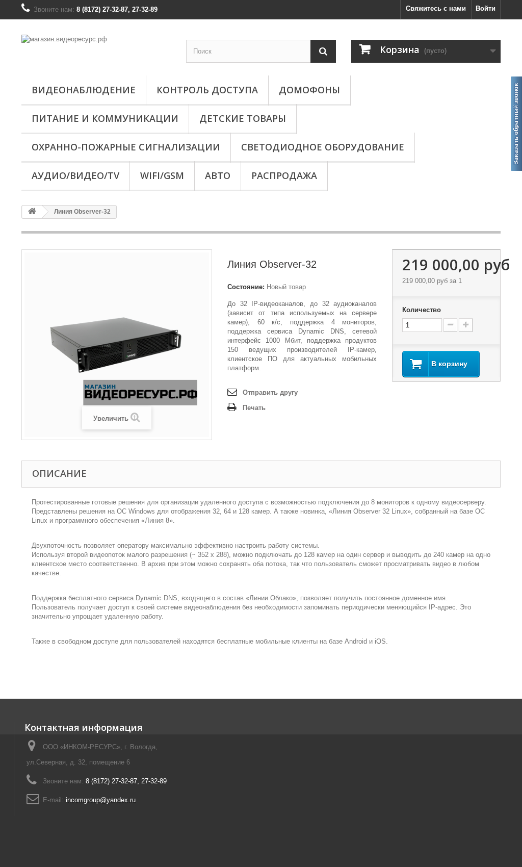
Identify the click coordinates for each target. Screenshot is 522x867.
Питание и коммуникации (105, 118)
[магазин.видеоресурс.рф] (96, 48)
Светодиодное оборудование (322, 147)
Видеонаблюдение (84, 90)
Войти (485, 8)
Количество (421, 310)
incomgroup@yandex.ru (101, 800)
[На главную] (32, 212)
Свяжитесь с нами (436, 8)
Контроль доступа (207, 90)
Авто (217, 175)
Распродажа (284, 175)
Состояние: (246, 287)
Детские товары (242, 118)
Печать (254, 408)
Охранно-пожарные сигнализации (126, 147)
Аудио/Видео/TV (75, 175)
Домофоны (309, 90)
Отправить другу (270, 392)
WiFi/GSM (162, 175)
